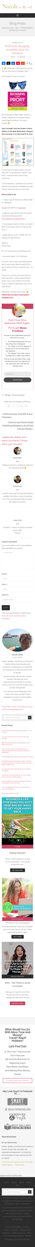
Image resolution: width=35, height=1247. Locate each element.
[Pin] (18, 63)
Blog (17, 1185)
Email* (4, 584)
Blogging (8, 395)
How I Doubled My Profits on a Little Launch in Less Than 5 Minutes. (16, 788)
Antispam (15, 1230)
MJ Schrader (17, 458)
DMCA (29, 1233)
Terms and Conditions (13, 1227)
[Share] (3, 63)
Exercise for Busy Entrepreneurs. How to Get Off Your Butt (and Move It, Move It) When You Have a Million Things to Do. (17, 763)
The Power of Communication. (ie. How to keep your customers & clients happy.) (16, 776)
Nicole (13, 57)
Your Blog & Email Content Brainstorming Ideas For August (16, 770)
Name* (4, 574)
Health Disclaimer (18, 1233)
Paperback (22, 208)
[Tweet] (8, 63)
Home (6, 1182)
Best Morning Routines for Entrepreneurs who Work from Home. (16, 744)
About (21, 1182)
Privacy (26, 1227)
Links (5, 1236)
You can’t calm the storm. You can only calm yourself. (15, 737)
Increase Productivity (18, 395)
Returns (7, 1230)
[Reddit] (23, 63)
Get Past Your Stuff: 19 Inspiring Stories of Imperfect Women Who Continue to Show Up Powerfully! (15, 751)
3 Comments (21, 57)
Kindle (4, 208)
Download (17, 380)
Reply (17, 461)
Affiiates (28, 1236)
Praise (28, 1182)
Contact (14, 1182)
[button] (17, 15)
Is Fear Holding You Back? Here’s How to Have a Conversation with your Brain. (16, 782)
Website (5, 595)
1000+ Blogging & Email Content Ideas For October (17, 757)
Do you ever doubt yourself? (10, 793)
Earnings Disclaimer (16, 1236)
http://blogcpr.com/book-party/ (13, 219)
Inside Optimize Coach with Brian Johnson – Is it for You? (17, 731)
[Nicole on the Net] (17, 6)
